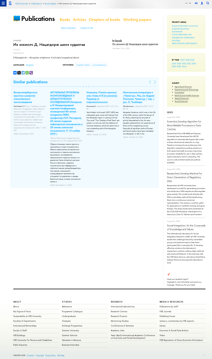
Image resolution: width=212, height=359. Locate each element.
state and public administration (184, 43)
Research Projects (119, 316)
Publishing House (167, 316)
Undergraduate (69, 316)
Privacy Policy (50, 355)
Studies (67, 301)
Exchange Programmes (72, 325)
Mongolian (30, 65)
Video (162, 335)
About (17, 301)
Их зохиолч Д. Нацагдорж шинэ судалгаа (135, 44)
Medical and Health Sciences (187, 95)
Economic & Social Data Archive (174, 330)
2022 (184, 63)
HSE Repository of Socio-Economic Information (181, 340)
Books (65, 19)
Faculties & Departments (24, 321)
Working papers (137, 19)
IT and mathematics (180, 34)
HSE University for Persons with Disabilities (32, 340)
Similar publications (30, 81)
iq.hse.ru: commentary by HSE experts (177, 321)
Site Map (60, 355)
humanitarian (177, 31)
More (184, 66)
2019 (174, 66)
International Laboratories (123, 306)
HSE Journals (165, 311)
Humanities (179, 92)
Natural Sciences (182, 98)
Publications (38, 18)
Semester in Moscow (71, 340)
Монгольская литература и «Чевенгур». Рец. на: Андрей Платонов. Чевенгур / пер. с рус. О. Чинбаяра (138, 97)
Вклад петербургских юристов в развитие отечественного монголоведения (25, 97)
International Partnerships (24, 325)
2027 (183, 59)
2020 (194, 63)
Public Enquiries (20, 344)
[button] (80, 86)
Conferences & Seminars (122, 325)
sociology (176, 40)
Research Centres (119, 311)
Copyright (39, 355)
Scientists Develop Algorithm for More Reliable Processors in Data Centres (184, 125)
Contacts (30, 355)
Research (117, 301)
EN (190, 3)
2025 (192, 59)
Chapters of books (104, 19)
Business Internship (70, 344)
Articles (79, 19)
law (190, 34)
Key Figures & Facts (22, 311)
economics (193, 25)
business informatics (180, 25)
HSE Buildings (19, 335)
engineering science (180, 28)
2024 (174, 63)
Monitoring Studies (119, 321)
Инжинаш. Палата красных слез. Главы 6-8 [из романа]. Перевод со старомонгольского (102, 97)
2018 (179, 66)
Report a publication (68, 28)
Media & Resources (171, 301)
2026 (187, 59)
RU (187, 3)
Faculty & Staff (20, 330)
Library (163, 325)
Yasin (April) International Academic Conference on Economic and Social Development (133, 336)
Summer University (70, 330)
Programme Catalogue (72, 311)
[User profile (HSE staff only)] (202, 3)
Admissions (67, 306)
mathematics (189, 37)
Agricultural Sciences (183, 86)
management (177, 37)
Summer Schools (69, 335)
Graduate (66, 321)
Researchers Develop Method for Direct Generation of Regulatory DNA (184, 177)
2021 (189, 63)
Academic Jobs (117, 330)
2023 (179, 63)
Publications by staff (169, 306)
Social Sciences (181, 101)
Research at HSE (86, 28)
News (170, 112)
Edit (204, 355)
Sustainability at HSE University (27, 316)
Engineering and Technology (186, 89)
